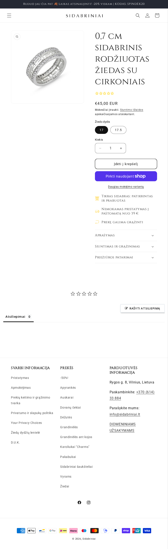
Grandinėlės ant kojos (76, 437)
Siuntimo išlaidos (131, 109)
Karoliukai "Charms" (74, 447)
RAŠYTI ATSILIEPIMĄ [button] (145, 308)
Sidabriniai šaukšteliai (76, 466)
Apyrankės (68, 387)
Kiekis (99, 139)
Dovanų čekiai (70, 407)
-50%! (64, 378)
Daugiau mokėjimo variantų (126, 186)
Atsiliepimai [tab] (15, 316)
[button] (9, 15)
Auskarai (66, 397)
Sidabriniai (89, 538)
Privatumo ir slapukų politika (32, 413)
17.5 (118, 130)
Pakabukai (68, 457)
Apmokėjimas (21, 387)
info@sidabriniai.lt (125, 414)
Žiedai (64, 486)
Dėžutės (66, 417)
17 (101, 130)
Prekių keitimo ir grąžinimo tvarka (30, 400)
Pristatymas (20, 378)
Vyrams (66, 476)
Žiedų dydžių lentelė (25, 432)
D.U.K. (15, 442)
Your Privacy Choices (26, 423)
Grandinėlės (69, 427)
